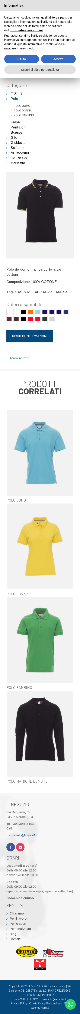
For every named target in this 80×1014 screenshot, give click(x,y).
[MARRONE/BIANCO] (16, 319)
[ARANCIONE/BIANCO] (30, 312)
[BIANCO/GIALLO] (16, 312)
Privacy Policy (19, 1003)
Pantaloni (18, 127)
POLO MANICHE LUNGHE (27, 781)
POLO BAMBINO (24, 115)
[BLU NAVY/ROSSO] (59, 312)
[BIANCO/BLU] (9, 312)
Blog (13, 934)
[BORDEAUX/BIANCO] (9, 319)
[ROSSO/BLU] (38, 319)
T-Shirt (16, 94)
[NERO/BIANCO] (23, 319)
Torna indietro (19, 358)
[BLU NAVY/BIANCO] (45, 312)
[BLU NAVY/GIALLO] (52, 312)
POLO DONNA (23, 110)
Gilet (15, 138)
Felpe (15, 122)
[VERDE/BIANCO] (45, 319)
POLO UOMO (22, 105)
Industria (18, 163)
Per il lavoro (18, 918)
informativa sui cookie (26, 30)
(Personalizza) (54, 1003)
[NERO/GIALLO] (23, 312)
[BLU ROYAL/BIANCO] (66, 312)
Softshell (18, 148)
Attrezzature (21, 153)
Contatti (15, 939)
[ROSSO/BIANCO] (30, 319)
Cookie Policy (37, 1003)
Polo (14, 99)
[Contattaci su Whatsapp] (70, 1004)
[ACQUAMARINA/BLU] (38, 312)
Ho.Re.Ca (19, 158)
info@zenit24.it (26, 835)
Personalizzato (20, 928)
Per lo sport (18, 923)
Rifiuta (21, 59)
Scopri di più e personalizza (40, 69)
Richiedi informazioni (29, 336)
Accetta (58, 59)
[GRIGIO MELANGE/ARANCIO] (52, 319)
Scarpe (16, 132)
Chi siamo (17, 913)
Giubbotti (18, 143)
